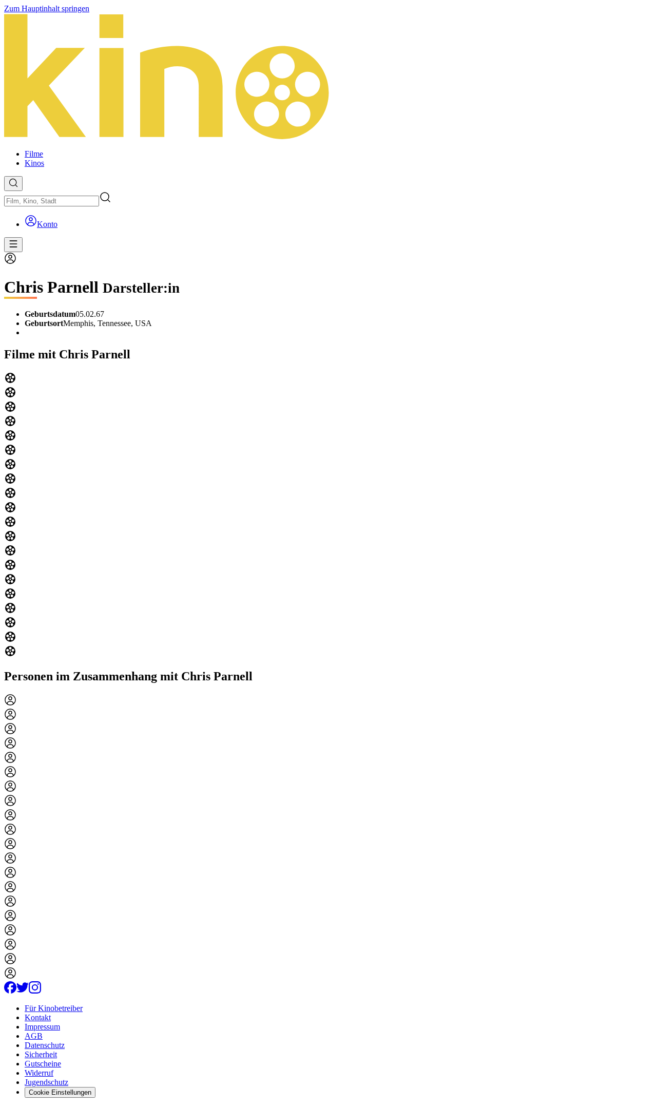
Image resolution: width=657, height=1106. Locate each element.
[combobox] (51, 201)
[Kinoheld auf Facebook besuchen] (10, 990)
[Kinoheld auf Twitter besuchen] (22, 990)
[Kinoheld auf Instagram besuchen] (35, 990)
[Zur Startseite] (328, 77)
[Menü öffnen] (13, 244)
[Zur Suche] (13, 183)
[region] (328, 515)
